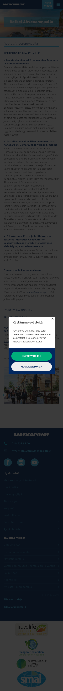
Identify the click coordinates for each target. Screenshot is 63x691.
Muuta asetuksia (31, 366)
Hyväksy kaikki (31, 356)
